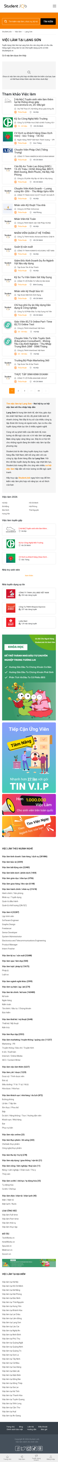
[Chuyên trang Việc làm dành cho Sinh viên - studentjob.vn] (15, 6)
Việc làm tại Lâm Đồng (12, 1318)
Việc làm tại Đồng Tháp (12, 1383)
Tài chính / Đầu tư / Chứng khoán (16, 1008)
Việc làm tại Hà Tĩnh (10, 1391)
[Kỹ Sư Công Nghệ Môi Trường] (8, 122)
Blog (21, 1427)
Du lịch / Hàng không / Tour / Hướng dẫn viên (21, 1115)
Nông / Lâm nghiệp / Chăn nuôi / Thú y (19, 1170)
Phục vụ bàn (7, 1128)
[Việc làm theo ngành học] (29, 826)
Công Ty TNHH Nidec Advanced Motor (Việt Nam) (37, 237)
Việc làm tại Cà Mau (10, 1363)
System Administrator (12, 936)
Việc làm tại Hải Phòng (12, 1294)
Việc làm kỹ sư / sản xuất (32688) (17, 955)
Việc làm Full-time (10, 1215)
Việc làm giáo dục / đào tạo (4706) (18, 878)
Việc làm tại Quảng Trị (11, 1351)
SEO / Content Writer (11, 1060)
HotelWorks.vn (8, 1242)
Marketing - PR (8, 1044)
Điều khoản (42, 1427)
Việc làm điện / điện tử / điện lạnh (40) (19, 1196)
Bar (3, 1124)
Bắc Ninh (5, 510)
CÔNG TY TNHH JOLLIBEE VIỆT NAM (34, 593)
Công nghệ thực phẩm (12, 1148)
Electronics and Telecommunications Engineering (24, 940)
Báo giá (44, 1429)
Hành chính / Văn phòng (12, 893)
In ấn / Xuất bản (9, 1052)
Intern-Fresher (8, 949)
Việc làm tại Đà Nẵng (11, 1290)
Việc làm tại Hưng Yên (11, 1306)
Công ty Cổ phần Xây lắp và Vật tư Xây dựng (35, 178)
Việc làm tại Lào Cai (10, 1326)
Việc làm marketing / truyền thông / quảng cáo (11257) (27, 1040)
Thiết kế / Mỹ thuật (10, 1023)
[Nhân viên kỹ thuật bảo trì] (8, 295)
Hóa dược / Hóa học (10, 1088)
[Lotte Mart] (11, 622)
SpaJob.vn (7, 1246)
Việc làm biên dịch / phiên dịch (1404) (19, 873)
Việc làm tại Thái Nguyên (13, 1302)
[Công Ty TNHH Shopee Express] (11, 608)
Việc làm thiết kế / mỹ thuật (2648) (17, 1019)
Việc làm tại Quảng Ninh (12, 1347)
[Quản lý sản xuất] (8, 250)
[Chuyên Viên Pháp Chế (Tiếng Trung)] (8, 150)
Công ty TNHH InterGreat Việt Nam (31, 328)
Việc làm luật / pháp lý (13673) (15, 966)
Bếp (3, 1111)
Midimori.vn (7, 1250)
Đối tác (5, 1234)
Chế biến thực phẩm (11, 1144)
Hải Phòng (33, 506)
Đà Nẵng (5, 506)
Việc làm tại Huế (9, 1411)
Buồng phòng (8, 1099)
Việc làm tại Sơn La (10, 1355)
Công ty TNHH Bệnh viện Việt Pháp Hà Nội (34, 223)
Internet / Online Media (12, 1056)
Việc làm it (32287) (10, 912)
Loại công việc (9, 1211)
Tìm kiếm (48, 21)
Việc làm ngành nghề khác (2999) (17, 981)
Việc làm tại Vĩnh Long (11, 1403)
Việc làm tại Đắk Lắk (11, 1371)
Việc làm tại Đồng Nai (11, 1379)
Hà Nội (4, 503)
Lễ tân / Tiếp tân (9, 1103)
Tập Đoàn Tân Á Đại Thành (28, 267)
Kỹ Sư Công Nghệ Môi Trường (31, 543)
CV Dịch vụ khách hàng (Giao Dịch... (33, 557)
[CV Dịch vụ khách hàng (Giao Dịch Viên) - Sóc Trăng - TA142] (8, 136)
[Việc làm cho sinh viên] (29, 804)
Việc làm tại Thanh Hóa (12, 1395)
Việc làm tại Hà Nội (10, 1282)
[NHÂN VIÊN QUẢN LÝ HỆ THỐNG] (8, 236)
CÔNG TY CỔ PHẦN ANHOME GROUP (32, 378)
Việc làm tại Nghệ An (11, 1330)
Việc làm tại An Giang (11, 1416)
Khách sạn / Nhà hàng (11, 1120)
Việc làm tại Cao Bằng (11, 1367)
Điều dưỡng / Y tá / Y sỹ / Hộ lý (15, 1084)
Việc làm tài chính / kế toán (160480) (18, 992)
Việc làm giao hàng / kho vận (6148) (18, 884)
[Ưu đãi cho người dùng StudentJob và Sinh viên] (29, 757)
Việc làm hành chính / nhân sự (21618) (19, 889)
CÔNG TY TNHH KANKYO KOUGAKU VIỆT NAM (36, 251)
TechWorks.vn (8, 1238)
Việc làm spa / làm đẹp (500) (15, 961)
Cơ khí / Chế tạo (9, 1189)
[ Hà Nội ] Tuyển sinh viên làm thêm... (33, 528)
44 (39, 391)
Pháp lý (5, 970)
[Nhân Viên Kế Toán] (8, 222)
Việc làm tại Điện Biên (11, 1375)
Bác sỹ (5, 1080)
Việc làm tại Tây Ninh (11, 1359)
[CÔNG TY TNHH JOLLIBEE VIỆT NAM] (11, 594)
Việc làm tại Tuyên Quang (13, 1399)
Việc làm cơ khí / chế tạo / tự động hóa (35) (21, 1181)
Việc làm (22, 1459)
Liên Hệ (31, 1427)
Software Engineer (10, 920)
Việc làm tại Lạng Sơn (11, 1322)
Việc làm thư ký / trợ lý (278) (14, 1155)
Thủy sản (6, 1174)
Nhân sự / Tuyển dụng (11, 897)
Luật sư (5, 974)
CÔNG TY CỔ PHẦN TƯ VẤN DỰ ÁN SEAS (33, 281)
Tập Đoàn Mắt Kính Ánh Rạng (29, 295)
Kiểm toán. (6, 1004)
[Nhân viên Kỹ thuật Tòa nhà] (8, 209)
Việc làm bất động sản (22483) (16, 867)
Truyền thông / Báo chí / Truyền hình (18, 1048)
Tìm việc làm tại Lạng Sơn (19, 403)
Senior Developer (9, 932)
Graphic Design (8, 924)
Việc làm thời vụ (9, 1223)
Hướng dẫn (31, 1429)
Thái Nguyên (34, 510)
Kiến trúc (6, 1027)
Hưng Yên (6, 514)
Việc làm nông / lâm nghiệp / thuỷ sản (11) (21, 1166)
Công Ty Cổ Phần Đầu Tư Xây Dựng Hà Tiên (34, 312)
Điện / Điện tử (8, 1200)
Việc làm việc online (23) (13, 1134)
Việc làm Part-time (10, 1219)
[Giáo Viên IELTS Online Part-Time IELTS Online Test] (8, 325)
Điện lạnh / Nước (9, 1204)
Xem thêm (29, 575)
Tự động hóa (7, 1185)
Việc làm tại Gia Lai (10, 1387)
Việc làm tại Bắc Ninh (11, 1298)
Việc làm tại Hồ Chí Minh (12, 1286)
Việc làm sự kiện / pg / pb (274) (16, 987)
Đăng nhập (51, 1459)
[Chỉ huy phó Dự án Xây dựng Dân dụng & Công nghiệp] (8, 308)
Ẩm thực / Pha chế (10, 1107)
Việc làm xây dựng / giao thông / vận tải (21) (22, 1160)
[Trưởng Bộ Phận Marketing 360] (8, 364)
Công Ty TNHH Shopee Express (32, 607)
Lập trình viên (8, 916)
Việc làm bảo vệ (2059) (12, 862)
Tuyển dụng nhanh (36, 1459)
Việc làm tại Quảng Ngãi (12, 1343)
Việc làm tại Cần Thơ (11, 1407)
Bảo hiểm (6, 1012)
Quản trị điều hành (10, 901)
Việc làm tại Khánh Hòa (12, 1310)
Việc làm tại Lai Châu (11, 1314)
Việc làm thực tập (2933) (13, 1034)
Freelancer (7, 928)
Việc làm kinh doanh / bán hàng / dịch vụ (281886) (24, 856)
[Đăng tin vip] (29, 677)
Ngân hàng (7, 1000)
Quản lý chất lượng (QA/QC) (14, 905)
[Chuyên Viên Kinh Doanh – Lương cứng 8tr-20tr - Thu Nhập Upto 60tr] (8, 192)
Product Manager (10, 945)
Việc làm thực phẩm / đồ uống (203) (18, 1140)
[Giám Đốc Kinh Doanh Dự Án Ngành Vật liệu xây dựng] (8, 264)
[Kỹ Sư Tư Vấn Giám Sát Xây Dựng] (8, 281)
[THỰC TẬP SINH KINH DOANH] (8, 378)
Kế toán (5, 996)
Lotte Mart (23, 621)
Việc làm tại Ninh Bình (11, 1334)
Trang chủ (10, 1427)
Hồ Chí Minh (33, 503)
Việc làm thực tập (9, 1227)
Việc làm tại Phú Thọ (11, 1339)
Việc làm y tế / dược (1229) (14, 1072)
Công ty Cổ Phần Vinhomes (28, 209)
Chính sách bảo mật (15, 1429)
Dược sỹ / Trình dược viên (13, 1076)
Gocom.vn (6, 1254)
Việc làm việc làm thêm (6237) (16, 1067)
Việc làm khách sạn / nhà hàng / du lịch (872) (22, 1095)
